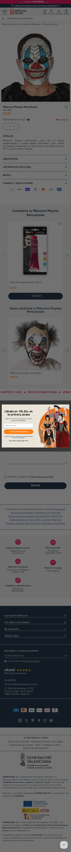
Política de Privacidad (19, 437)
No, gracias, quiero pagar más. (18, 440)
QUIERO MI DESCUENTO (18, 432)
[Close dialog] (67, 406)
